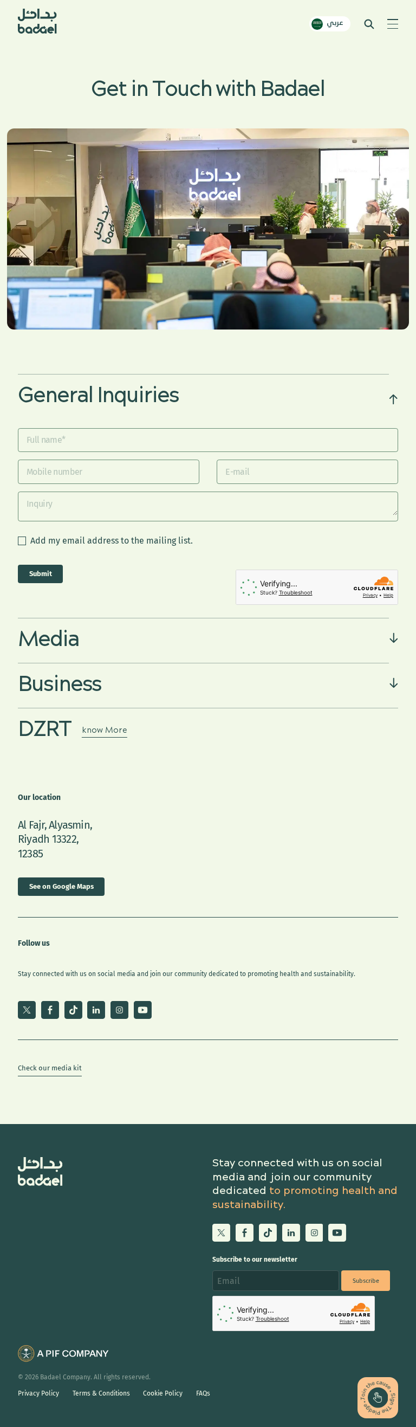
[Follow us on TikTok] (73, 1010)
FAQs (203, 1393)
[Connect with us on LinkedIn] (96, 1010)
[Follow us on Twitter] (27, 1010)
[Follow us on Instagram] (119, 1010)
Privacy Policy (38, 1393)
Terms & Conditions (101, 1393)
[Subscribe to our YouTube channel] (143, 1010)
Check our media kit (50, 1068)
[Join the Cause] (378, 1397)
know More (104, 731)
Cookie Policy (163, 1393)
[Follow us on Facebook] (50, 1010)
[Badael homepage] (37, 24)
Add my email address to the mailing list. (111, 541)
